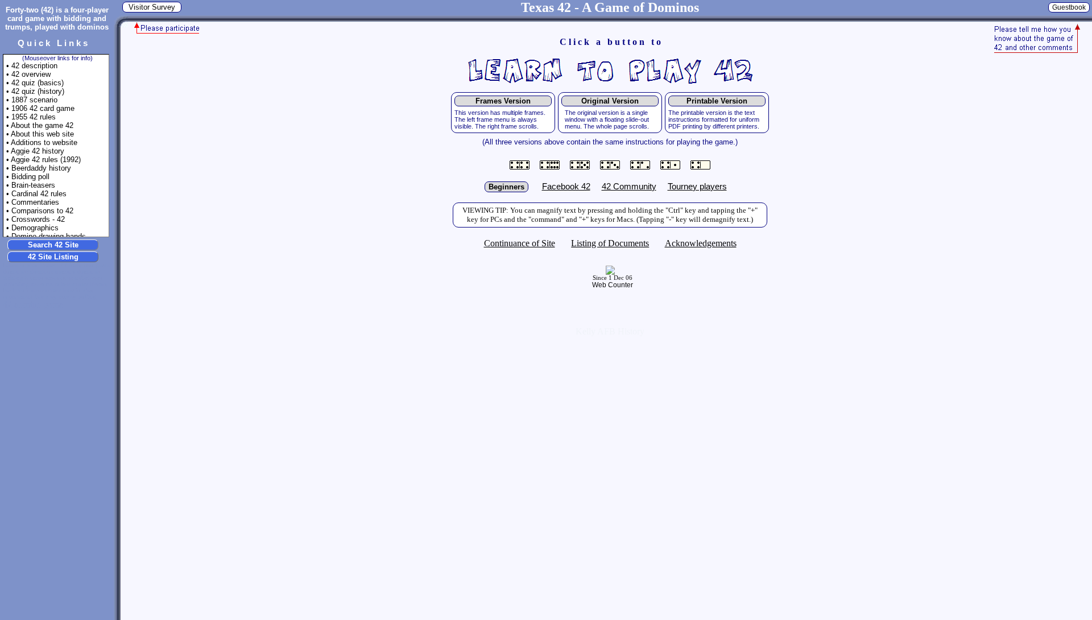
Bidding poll (30, 176)
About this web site (42, 134)
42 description (34, 65)
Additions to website (44, 142)
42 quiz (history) (37, 91)
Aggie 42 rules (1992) (46, 159)
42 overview (31, 74)
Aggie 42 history (37, 151)
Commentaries (35, 202)
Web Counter (612, 285)
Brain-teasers (33, 185)
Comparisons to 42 (42, 210)
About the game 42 (42, 125)
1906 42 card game (43, 108)
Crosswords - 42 (38, 219)
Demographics (35, 228)
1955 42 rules (33, 117)
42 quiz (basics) (37, 82)
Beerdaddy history (41, 168)
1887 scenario (34, 100)
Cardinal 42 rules (39, 193)
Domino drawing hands (48, 236)
